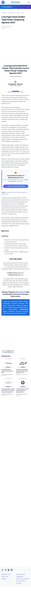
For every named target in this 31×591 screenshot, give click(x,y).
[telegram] (12, 351)
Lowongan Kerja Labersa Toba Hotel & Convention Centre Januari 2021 (8, 390)
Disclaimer (20, 576)
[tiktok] (2, 570)
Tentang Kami (21, 574)
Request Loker (6, 574)
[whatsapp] (8, 351)
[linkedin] (12, 570)
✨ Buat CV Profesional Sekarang (16, 186)
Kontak (19, 583)
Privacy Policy (21, 581)
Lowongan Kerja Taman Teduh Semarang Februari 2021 (22, 390)
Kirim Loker (6, 576)
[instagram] (5, 570)
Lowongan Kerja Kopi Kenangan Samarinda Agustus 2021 (22, 371)
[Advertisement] (15, 46)
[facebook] (5, 351)
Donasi (4, 578)
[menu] (3, 2)
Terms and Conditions (23, 578)
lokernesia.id (20, 292)
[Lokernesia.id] (15, 2)
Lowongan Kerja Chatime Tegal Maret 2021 (7, 371)
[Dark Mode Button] (29, 2)
